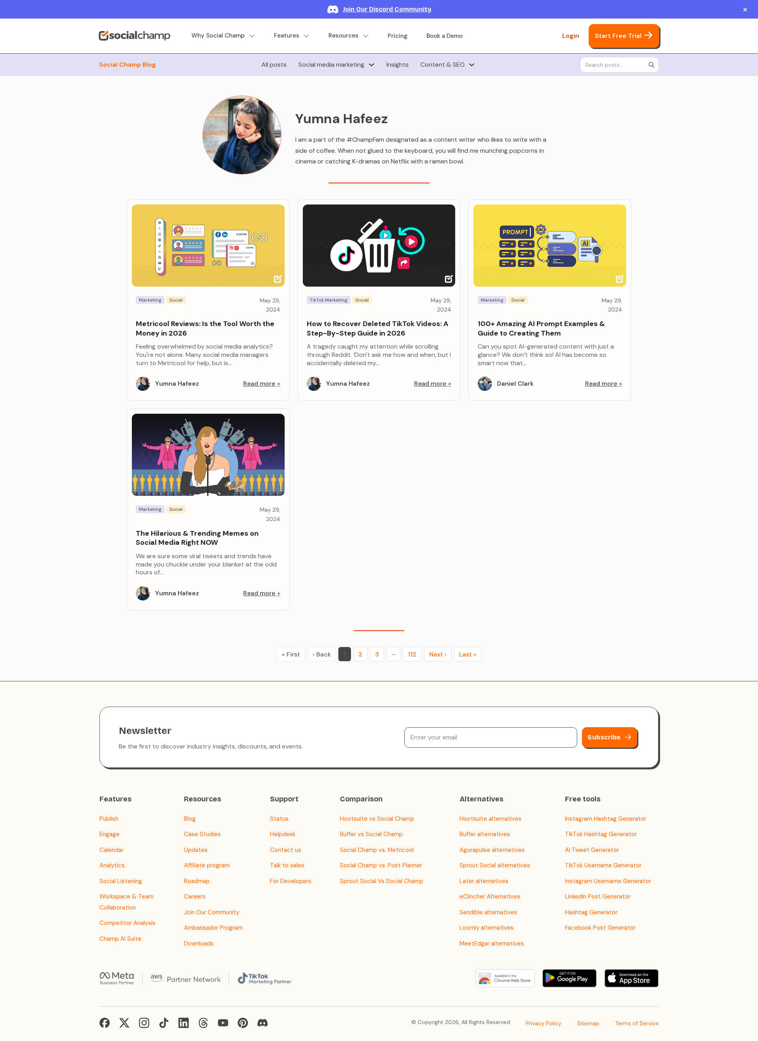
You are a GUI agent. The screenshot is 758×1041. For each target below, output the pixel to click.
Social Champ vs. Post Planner (381, 865)
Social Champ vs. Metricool (377, 850)
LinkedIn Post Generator (597, 896)
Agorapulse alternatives (492, 850)
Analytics (112, 865)
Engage (109, 834)
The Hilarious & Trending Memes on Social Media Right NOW (197, 538)
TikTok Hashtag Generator (601, 834)
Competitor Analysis (127, 923)
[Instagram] (144, 1023)
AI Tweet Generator (592, 850)
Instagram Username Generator (608, 881)
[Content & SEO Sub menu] (472, 65)
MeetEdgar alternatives (492, 943)
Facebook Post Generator (600, 928)
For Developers (290, 881)
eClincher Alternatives (490, 896)
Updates (196, 850)
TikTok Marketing (328, 300)
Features (286, 35)
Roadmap (197, 881)
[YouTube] (223, 1023)
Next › (438, 654)
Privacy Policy (543, 1023)
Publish (108, 819)
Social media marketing (331, 64)
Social (176, 300)
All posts (274, 64)
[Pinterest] (243, 1023)
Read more (259, 383)
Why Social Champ (218, 35)
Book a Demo (444, 36)
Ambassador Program (213, 928)
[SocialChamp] (134, 36)
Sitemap (588, 1023)
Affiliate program (207, 865)
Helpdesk (282, 834)
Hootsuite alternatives (491, 819)
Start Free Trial (618, 36)
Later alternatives (484, 881)
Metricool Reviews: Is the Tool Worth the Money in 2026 (205, 328)
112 (412, 654)
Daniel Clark (515, 383)
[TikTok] (164, 1023)
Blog (190, 819)
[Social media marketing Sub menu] (371, 65)
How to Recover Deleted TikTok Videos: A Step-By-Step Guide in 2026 (377, 328)
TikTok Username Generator (603, 865)
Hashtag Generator (591, 912)
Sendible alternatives (488, 912)
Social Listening (120, 881)
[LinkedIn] (183, 1023)
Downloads (199, 943)
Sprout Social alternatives (495, 865)
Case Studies (202, 834)
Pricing (397, 36)
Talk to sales (287, 865)
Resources (343, 35)
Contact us (285, 850)
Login (570, 36)
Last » (468, 654)
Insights (398, 64)
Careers (195, 896)
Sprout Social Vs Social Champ (381, 881)
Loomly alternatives (487, 928)
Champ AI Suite (120, 939)
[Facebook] (104, 1023)
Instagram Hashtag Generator (605, 819)
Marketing (150, 300)
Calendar (111, 850)
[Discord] (262, 1023)
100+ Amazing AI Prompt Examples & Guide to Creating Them (541, 328)
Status (279, 819)
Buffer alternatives (485, 834)
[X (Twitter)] (124, 1023)
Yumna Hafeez (177, 383)
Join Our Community (211, 912)
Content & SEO (442, 64)
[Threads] (203, 1023)
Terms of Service (637, 1023)
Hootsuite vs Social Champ (377, 819)
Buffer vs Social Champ (371, 834)
